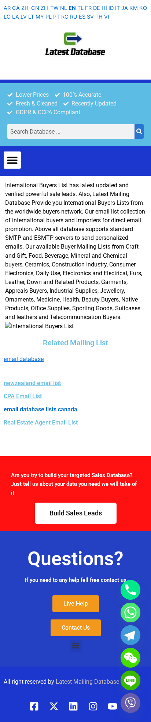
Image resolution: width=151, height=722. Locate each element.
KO (143, 8)
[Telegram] (130, 635)
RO (65, 17)
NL (63, 8)
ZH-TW (50, 8)
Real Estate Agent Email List (41, 422)
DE (96, 8)
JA (124, 8)
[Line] (130, 680)
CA (16, 8)
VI (106, 17)
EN (72, 8)
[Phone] (130, 590)
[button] (12, 160)
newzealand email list (32, 383)
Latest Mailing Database (87, 681)
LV (24, 17)
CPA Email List (23, 396)
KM (133, 8)
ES (82, 17)
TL (80, 8)
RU (73, 17)
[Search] (139, 131)
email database (24, 359)
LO (7, 17)
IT (117, 8)
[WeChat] (130, 658)
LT (31, 17)
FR (88, 8)
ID (111, 8)
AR (7, 8)
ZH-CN (30, 8)
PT (56, 17)
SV (90, 17)
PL (48, 17)
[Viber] (130, 703)
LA (15, 17)
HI (104, 8)
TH (99, 17)
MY (40, 17)
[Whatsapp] (130, 612)
